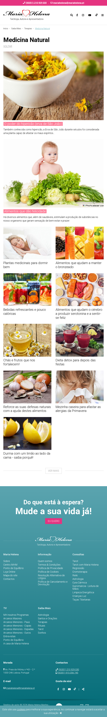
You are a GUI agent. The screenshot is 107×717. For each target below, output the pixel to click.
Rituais (41, 625)
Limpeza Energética (83, 592)
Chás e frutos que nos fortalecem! (19, 362)
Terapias (28, 28)
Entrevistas (9, 636)
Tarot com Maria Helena (85, 564)
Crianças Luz (79, 596)
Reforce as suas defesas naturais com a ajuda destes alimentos (27, 409)
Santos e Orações (47, 618)
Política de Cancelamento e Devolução (53, 583)
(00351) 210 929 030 (68, 669)
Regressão (78, 568)
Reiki (75, 575)
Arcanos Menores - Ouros (17, 632)
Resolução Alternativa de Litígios (51, 577)
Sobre (6, 561)
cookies (21, 709)
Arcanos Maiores (12, 618)
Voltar (7, 46)
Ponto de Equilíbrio (13, 568)
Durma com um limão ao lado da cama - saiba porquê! (26, 455)
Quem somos (45, 561)
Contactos (8, 579)
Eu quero (53, 521)
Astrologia (77, 579)
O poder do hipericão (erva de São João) (33, 124)
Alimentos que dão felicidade (25, 211)
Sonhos (42, 632)
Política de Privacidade (50, 568)
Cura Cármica (79, 582)
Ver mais (53, 470)
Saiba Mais (16, 28)
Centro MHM (10, 564)
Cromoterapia (79, 571)
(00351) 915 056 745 (68, 672)
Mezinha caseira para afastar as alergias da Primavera (78, 409)
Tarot (75, 561)
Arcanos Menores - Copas (17, 625)
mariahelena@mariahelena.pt (68, 3)
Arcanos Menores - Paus (16, 622)
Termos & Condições (49, 564)
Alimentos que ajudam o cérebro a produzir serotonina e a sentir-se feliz (79, 314)
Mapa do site (10, 575)
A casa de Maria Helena (16, 643)
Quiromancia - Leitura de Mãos (85, 587)
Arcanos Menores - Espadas (18, 629)
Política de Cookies (48, 571)
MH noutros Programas (16, 615)
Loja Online (9, 571)
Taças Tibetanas (81, 599)
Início (5, 28)
